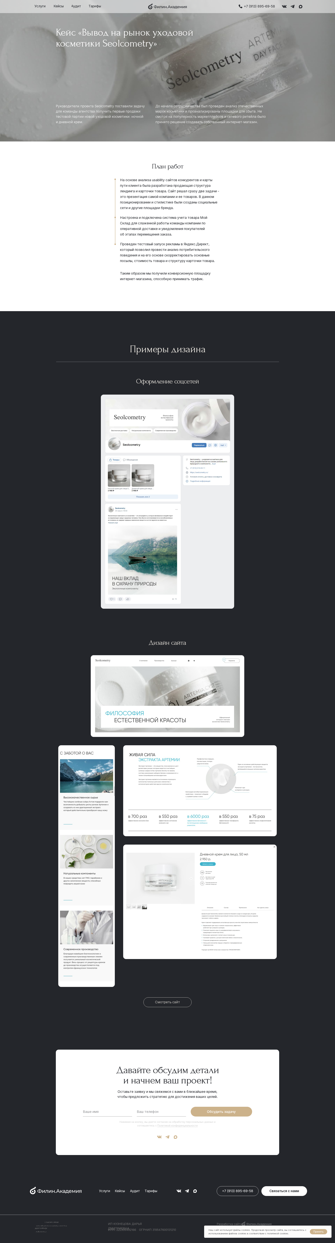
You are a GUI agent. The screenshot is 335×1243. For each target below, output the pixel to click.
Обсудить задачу (221, 1112)
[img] (167, 6)
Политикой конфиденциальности (177, 1125)
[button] (284, 1191)
